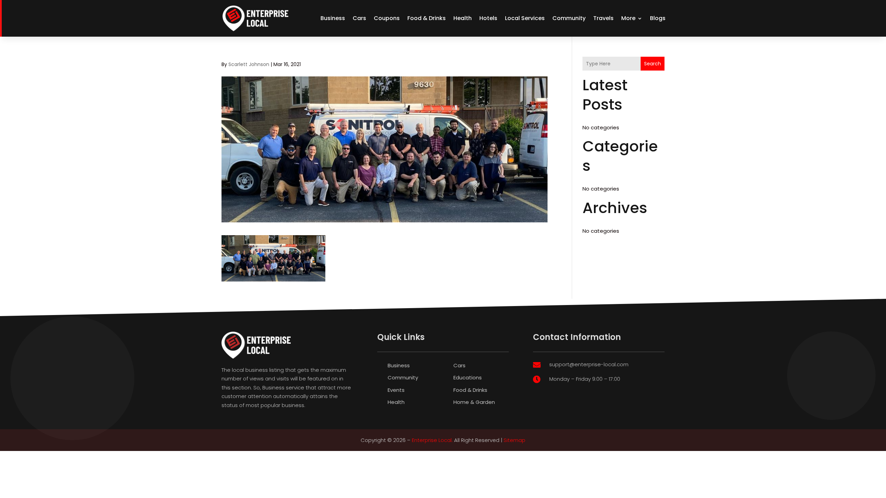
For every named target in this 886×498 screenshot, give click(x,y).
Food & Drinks (426, 18)
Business (332, 18)
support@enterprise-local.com (589, 364)
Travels (603, 18)
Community (569, 18)
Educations (467, 377)
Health (462, 18)
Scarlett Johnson (248, 64)
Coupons (387, 18)
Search (652, 63)
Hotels (488, 18)
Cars (359, 18)
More (628, 18)
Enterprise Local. (432, 440)
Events (396, 390)
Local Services (525, 18)
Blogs (658, 18)
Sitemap (514, 440)
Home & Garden (474, 402)
